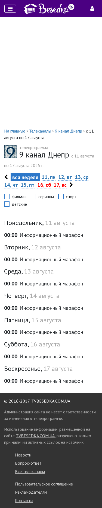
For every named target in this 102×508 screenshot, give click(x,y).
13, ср (81, 176)
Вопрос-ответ (28, 463)
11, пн (48, 176)
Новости (23, 455)
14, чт (11, 184)
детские (19, 204)
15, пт (28, 184)
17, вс (60, 184)
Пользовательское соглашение (44, 484)
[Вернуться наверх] (92, 491)
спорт (71, 196)
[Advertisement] (51, 72)
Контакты (24, 500)
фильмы (19, 196)
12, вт (65, 176)
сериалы (46, 196)
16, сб (44, 184)
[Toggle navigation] (10, 9)
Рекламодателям (31, 492)
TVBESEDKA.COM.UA (50, 401)
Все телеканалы (30, 471)
